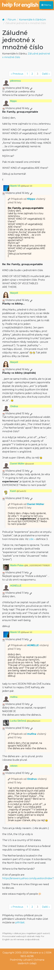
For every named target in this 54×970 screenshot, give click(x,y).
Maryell (14, 293)
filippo (13, 101)
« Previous (17, 73)
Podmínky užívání (21, 959)
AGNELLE (15, 585)
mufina (13, 697)
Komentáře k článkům (32, 19)
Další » (46, 73)
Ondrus (14, 406)
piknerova (15, 81)
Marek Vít (21, 186)
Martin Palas (30, 565)
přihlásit (20, 922)
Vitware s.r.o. (36, 952)
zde (31, 539)
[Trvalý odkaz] (31, 88)
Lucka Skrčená (25, 721)
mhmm (13, 766)
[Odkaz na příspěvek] (9, 199)
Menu (47, 5)
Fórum (12, 19)
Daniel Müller (22, 463)
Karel (18, 491)
